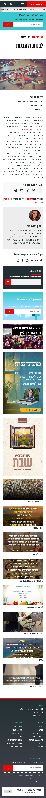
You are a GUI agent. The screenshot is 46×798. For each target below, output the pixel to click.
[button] (22, 4)
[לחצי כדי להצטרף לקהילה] (23, 383)
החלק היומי (42, 9)
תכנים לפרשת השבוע (14, 743)
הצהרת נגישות (38, 750)
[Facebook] (41, 260)
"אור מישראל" (38, 743)
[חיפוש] (8, 282)
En (5, 4)
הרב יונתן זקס (39, 202)
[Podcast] (23, 260)
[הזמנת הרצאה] (23, 336)
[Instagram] (27, 260)
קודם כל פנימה (38, 554)
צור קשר (40, 746)
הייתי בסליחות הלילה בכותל (33, 633)
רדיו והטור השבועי (21, 9)
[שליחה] (8, 24)
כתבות (40, 727)
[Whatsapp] (18, 260)
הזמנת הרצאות (38, 737)
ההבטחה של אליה (36, 686)
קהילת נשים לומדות (36, 740)
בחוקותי (37, 109)
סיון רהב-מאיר (36, 4)
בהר (42, 109)
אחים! (41, 660)
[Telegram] (32, 260)
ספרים (41, 730)
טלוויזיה (13, 9)
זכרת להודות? (38, 528)
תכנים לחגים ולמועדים (14, 740)
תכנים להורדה (38, 733)
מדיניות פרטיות (37, 782)
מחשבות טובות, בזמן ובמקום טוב (31, 580)
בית (42, 37)
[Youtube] (36, 260)
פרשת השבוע (29, 129)
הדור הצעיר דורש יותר (35, 501)
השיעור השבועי (32, 9)
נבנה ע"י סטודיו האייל (35, 778)
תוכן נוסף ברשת (16, 746)
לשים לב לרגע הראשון (35, 607)
